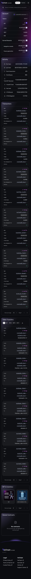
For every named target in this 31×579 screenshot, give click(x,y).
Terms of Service (8, 562)
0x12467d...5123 (22, 335)
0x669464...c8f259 (21, 232)
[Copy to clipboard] (27, 14)
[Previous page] (24, 312)
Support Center (21, 567)
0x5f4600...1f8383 (21, 171)
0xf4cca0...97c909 (21, 293)
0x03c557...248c (21, 348)
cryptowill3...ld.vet (21, 116)
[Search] (3, 7)
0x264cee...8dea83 (21, 273)
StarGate (19, 562)
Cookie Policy (7, 565)
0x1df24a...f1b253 (21, 253)
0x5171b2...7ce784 (21, 192)
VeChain (19, 560)
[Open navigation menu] (28, 2)
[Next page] (27, 312)
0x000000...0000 (21, 365)
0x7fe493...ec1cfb (21, 212)
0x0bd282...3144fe (21, 131)
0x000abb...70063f (21, 151)
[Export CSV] (22, 323)
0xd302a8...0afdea (21, 110)
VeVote (19, 565)
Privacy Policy (7, 560)
